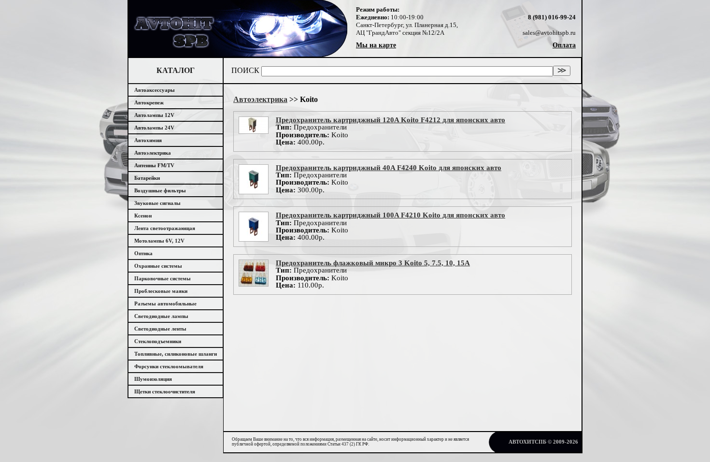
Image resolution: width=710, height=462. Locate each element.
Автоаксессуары (154, 90)
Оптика (143, 253)
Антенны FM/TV (154, 165)
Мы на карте (376, 45)
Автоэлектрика (152, 153)
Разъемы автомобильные (165, 303)
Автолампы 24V (154, 127)
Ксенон (143, 215)
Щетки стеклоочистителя (164, 391)
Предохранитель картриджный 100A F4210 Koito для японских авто (390, 215)
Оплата (564, 45)
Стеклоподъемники (157, 341)
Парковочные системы (162, 278)
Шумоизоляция (153, 379)
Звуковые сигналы (157, 203)
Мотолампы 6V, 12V (159, 241)
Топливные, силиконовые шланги (175, 354)
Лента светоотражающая (164, 228)
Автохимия (148, 140)
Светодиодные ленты (160, 329)
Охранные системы (158, 266)
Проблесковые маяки (160, 291)
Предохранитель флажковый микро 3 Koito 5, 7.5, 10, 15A (373, 263)
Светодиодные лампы (161, 316)
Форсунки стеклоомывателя (168, 366)
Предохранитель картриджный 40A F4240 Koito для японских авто (388, 168)
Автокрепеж (149, 102)
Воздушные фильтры (160, 190)
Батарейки (147, 178)
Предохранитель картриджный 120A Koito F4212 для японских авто (390, 120)
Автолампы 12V (154, 115)
